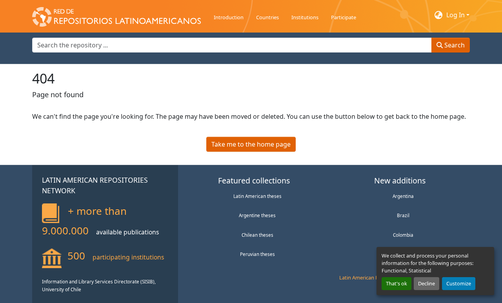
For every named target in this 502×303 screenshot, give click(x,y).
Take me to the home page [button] (251, 144)
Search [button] (454, 45)
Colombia (403, 235)
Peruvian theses (257, 254)
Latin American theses (257, 196)
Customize (458, 283)
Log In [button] (456, 15)
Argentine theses (257, 215)
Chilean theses (257, 235)
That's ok (396, 283)
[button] (116, 15)
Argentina (403, 196)
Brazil (403, 215)
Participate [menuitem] (343, 17)
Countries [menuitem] (267, 17)
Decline (426, 283)
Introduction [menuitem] (229, 17)
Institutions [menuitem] (304, 17)
